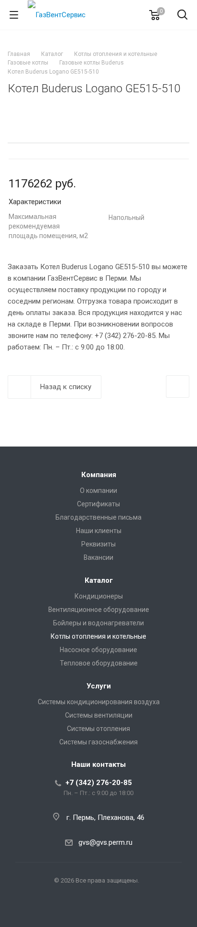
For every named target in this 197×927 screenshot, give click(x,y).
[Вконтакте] (98, 910)
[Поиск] (182, 16)
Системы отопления (98, 728)
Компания (98, 474)
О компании (98, 490)
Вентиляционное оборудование (98, 609)
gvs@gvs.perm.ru (105, 842)
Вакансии (98, 557)
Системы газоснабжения (98, 742)
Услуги (99, 686)
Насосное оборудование (98, 650)
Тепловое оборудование (99, 663)
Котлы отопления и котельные (98, 636)
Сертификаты (98, 504)
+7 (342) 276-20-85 (99, 782)
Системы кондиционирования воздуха (99, 702)
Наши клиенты (98, 530)
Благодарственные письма (98, 517)
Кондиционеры (99, 596)
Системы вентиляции (98, 715)
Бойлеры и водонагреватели (98, 623)
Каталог (99, 580)
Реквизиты (98, 544)
